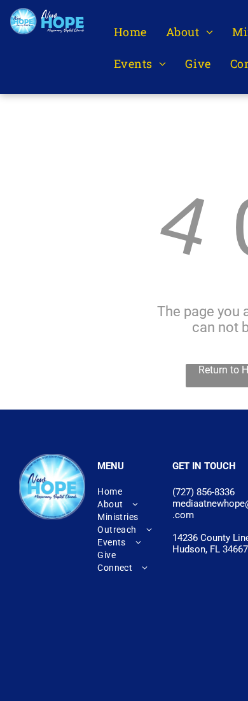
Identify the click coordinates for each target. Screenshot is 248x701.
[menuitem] (130, 32)
